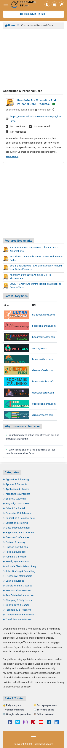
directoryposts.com (42, 415)
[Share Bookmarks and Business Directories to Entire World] (16, 337)
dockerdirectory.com (43, 392)
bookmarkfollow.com (43, 337)
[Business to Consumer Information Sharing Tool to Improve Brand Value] (16, 381)
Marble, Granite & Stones (19, 585)
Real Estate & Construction (20, 595)
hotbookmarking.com (44, 325)
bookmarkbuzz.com (43, 359)
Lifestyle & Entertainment (19, 576)
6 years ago (44, 110)
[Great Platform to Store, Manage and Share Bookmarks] (23, 4)
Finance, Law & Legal (17, 547)
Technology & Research (18, 609)
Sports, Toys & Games (17, 605)
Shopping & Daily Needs (19, 600)
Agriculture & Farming (17, 479)
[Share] (53, 110)
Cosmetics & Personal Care (20, 518)
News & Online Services (18, 590)
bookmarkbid (27, 109)
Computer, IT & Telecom (18, 513)
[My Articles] (47, 4)
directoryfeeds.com (42, 370)
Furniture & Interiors (16, 556)
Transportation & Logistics (20, 614)
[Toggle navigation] (6, 4)
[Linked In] (57, 722)
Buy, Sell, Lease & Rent (18, 503)
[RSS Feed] (49, 722)
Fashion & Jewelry (15, 542)
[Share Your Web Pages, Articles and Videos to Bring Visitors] (16, 314)
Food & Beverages (15, 551)
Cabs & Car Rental (15, 508)
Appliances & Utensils (17, 489)
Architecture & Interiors (18, 493)
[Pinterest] (33, 722)
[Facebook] (10, 722)
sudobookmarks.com (44, 403)
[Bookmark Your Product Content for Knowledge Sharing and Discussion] (16, 392)
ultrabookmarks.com (43, 314)
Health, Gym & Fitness (17, 561)
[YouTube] (41, 722)
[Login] (61, 4)
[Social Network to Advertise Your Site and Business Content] (16, 326)
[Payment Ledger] (54, 4)
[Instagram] (25, 722)
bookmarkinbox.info (43, 381)
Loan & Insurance (15, 580)
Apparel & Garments (16, 484)
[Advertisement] (33, 58)
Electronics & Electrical (18, 527)
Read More (12, 156)
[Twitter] (17, 722)
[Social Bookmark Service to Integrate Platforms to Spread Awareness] (16, 359)
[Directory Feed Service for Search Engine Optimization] (16, 370)
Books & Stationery (16, 498)
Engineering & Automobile (20, 532)
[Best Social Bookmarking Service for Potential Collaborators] (16, 404)
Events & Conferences (17, 537)
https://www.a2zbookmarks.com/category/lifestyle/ (35, 119)
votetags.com (39, 348)
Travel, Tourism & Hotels (18, 619)
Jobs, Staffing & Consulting (20, 571)
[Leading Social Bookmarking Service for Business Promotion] (16, 348)
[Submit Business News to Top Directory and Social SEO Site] (16, 415)
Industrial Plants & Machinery (21, 566)
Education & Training (17, 522)
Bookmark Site (35, 14)
